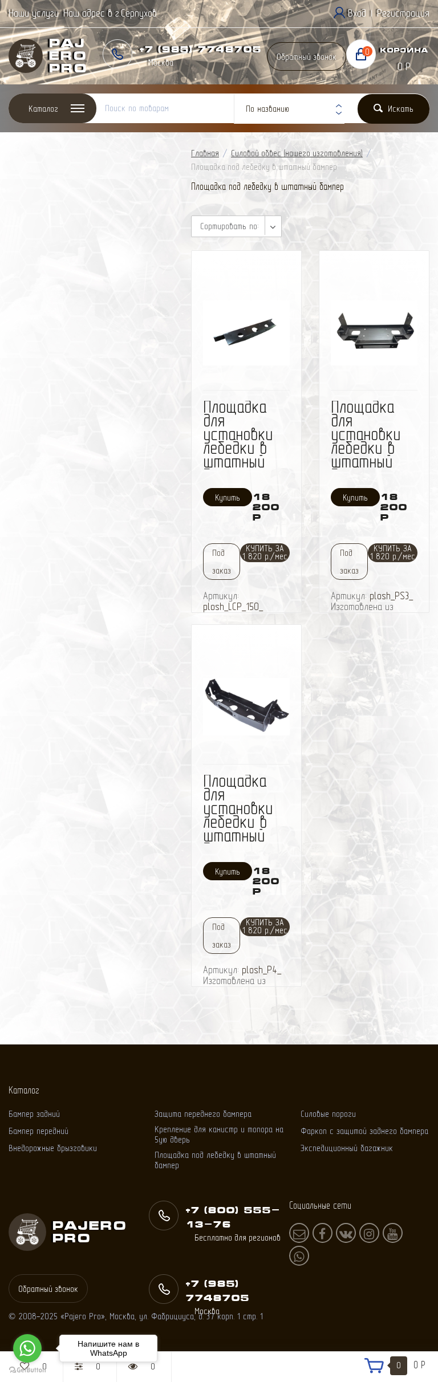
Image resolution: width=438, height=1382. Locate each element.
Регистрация (403, 13)
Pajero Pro (67, 55)
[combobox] (289, 109)
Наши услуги (34, 13)
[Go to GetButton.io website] (27, 1370)
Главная (205, 153)
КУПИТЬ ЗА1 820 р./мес (264, 552)
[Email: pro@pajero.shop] (299, 1233)
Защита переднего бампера (203, 1114)
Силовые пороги (328, 1114)
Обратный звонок (306, 57)
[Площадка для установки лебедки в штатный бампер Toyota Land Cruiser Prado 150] (246, 332)
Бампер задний (34, 1114)
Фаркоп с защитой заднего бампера (364, 1131)
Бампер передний (38, 1131)
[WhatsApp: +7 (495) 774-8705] (299, 1256)
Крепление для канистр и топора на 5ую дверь (219, 1134)
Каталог (43, 108)
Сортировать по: (229, 226)
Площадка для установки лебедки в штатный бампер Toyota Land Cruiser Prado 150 (241, 461)
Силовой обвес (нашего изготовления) (297, 153)
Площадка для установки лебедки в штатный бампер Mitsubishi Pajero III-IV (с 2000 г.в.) (242, 835)
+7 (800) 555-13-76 (232, 1217)
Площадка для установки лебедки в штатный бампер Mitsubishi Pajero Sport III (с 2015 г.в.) (371, 468)
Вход (357, 13)
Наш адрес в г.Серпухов (110, 13)
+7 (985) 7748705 (200, 49)
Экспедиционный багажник (347, 1148)
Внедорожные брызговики (53, 1148)
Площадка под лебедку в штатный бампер (215, 1160)
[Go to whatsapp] (27, 1348)
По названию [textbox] (267, 108)
